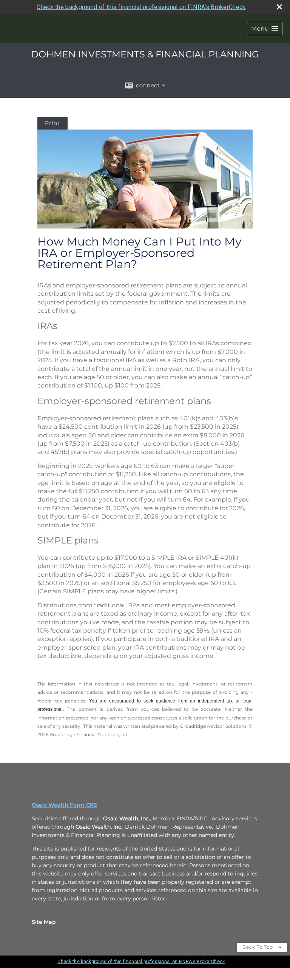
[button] (264, 28)
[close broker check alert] (279, 7)
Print (52, 123)
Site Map (44, 922)
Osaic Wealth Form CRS (64, 804)
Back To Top (258, 947)
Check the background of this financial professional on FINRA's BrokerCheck (141, 7)
